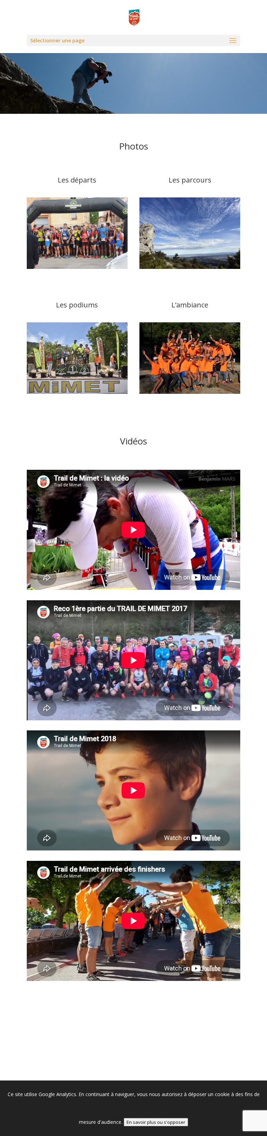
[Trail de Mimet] (189, 392)
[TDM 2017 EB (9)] (77, 267)
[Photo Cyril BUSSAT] (189, 267)
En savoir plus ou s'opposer (156, 1122)
